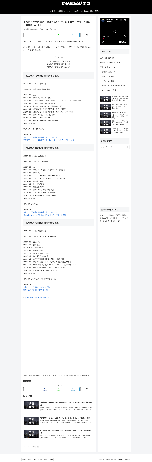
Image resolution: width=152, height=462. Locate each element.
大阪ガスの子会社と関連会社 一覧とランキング (40, 212)
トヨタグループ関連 (108, 90)
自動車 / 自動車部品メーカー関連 (112, 86)
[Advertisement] (58, 314)
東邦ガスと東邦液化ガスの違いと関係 (36, 287)
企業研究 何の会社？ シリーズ (111, 62)
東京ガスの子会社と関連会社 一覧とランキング (40, 137)
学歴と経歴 (28, 381)
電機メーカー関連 (107, 76)
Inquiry (45, 459)
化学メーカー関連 (107, 81)
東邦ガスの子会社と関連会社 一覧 (35, 290)
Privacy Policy (38, 459)
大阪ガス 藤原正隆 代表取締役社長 (59, 64)
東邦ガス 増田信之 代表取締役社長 (59, 67)
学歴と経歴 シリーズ (107, 67)
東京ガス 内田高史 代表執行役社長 (59, 61)
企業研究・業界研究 (107, 58)
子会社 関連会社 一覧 (107, 72)
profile (51, 459)
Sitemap (30, 459)
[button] (87, 35)
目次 (56, 57)
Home (24, 459)
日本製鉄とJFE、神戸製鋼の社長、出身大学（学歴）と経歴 (44, 215)
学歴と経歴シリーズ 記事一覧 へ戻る (38, 298)
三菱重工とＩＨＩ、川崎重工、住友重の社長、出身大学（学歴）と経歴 (48, 140)
